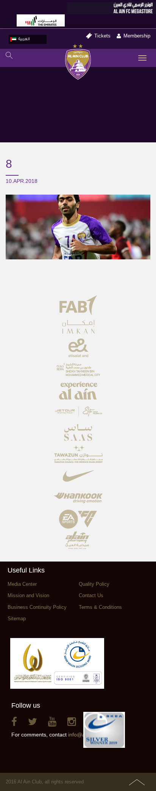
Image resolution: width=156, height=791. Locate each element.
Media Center (22, 584)
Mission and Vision (28, 595)
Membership (136, 36)
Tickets (102, 36)
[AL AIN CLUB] (78, 63)
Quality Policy (94, 584)
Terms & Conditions (100, 607)
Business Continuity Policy (37, 607)
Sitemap (17, 618)
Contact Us (91, 595)
